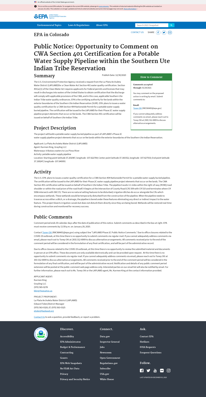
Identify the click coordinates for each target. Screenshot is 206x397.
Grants (64, 358)
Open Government (110, 358)
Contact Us (137, 32)
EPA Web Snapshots (71, 363)
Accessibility (67, 336)
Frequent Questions (150, 353)
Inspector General (110, 342)
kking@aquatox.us (43, 290)
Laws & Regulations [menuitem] (78, 25)
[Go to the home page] (41, 16)
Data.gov (105, 336)
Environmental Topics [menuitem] (49, 25)
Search (171, 25)
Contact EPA (146, 336)
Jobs (102, 347)
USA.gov (104, 374)
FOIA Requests (148, 347)
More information (130, 9)
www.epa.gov (104, 6)
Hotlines (144, 342)
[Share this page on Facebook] (158, 32)
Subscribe (105, 368)
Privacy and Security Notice (75, 379)
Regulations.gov (109, 363)
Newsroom (106, 353)
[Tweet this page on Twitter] (164, 32)
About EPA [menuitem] (102, 25)
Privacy (64, 374)
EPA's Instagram (168, 370)
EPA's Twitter (148, 370)
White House (107, 379)
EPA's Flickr (162, 370)
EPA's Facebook (141, 370)
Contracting (66, 353)
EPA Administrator (70, 342)
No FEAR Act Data (69, 368)
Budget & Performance (72, 347)
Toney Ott (137, 108)
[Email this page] (170, 32)
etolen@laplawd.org (44, 310)
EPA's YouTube (155, 370)
